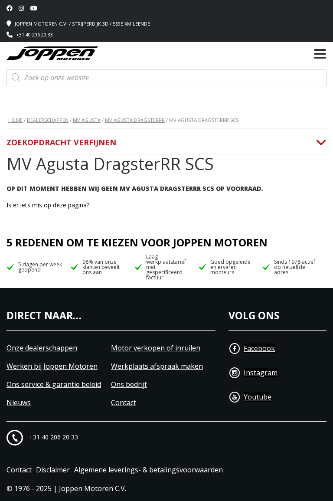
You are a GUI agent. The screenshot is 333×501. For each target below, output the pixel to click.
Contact (123, 402)
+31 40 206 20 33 (34, 34)
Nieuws (19, 402)
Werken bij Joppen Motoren (52, 366)
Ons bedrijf (129, 384)
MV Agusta (87, 120)
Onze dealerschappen (42, 348)
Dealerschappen (48, 120)
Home (15, 120)
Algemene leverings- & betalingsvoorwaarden (148, 470)
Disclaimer (53, 470)
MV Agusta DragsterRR (135, 120)
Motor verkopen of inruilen (155, 348)
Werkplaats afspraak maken (157, 366)
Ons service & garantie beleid (54, 384)
